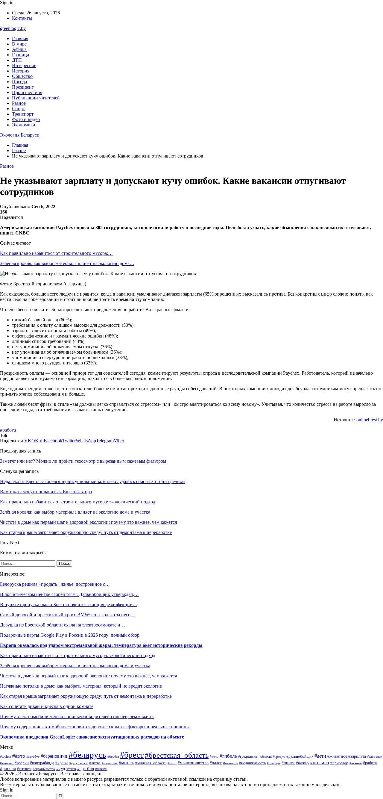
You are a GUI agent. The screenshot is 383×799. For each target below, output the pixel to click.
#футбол (85, 768)
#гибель (228, 756)
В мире (19, 43)
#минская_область (150, 763)
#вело (214, 756)
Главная (20, 38)
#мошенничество (193, 763)
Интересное (24, 65)
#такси (71, 769)
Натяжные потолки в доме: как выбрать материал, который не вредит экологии (81, 685)
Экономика (23, 124)
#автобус (32, 756)
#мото (172, 763)
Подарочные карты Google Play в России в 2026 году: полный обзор (69, 635)
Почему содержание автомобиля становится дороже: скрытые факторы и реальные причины (95, 726)
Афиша (19, 49)
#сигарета (24, 769)
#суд (60, 768)
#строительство (44, 769)
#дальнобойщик (299, 756)
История (20, 70)
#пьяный (355, 763)
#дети (320, 756)
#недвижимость (252, 763)
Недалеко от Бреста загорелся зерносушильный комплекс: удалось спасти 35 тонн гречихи (92, 481)
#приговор (339, 763)
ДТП (17, 60)
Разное (19, 103)
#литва (95, 763)
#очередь (273, 763)
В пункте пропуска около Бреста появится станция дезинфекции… (68, 604)
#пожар (302, 763)
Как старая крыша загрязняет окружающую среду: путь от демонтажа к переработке (86, 696)
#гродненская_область (255, 757)
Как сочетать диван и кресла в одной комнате (46, 706)
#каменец (6, 763)
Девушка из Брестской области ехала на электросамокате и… (62, 624)
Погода (19, 81)
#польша (319, 762)
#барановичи (54, 756)
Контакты (22, 18)
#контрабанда (42, 762)
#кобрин (22, 763)
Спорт (18, 108)
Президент (23, 87)
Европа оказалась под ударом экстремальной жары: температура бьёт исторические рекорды (101, 645)
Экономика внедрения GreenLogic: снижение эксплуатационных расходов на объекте (92, 736)
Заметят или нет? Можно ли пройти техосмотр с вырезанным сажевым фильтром (83, 461)
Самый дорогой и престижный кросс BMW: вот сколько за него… (67, 614)
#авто (18, 756)
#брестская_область (177, 755)
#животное (337, 756)
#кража (61, 762)
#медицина (110, 763)
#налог (216, 763)
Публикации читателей (36, 97)
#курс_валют (78, 763)
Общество (22, 76)
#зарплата (357, 756)
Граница (20, 54)
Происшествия (27, 92)
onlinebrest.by (369, 419)
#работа (8, 429)
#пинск (288, 762)
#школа (101, 769)
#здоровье (374, 756)
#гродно (279, 756)
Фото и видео (26, 119)
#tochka (5, 757)
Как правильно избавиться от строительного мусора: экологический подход (77, 655)
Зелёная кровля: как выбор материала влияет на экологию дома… (67, 263)
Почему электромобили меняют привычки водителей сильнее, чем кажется (77, 716)
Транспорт (23, 113)
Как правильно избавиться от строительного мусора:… (56, 253)
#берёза (113, 756)
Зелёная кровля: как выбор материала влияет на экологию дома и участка (75, 665)
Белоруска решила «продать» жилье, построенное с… (55, 584)
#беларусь (87, 754)
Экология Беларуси (19, 134)
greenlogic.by (13, 28)
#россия (8, 768)
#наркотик (230, 763)
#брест (132, 754)
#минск (126, 762)
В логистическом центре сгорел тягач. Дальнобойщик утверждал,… (69, 594)
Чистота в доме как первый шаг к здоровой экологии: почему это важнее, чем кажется (88, 675)
